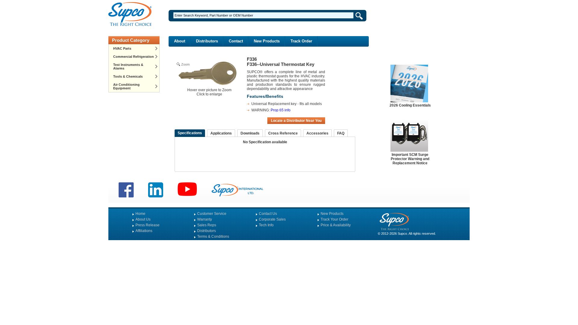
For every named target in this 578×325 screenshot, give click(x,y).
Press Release (147, 225)
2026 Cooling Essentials (410, 105)
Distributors (207, 41)
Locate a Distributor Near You (296, 121)
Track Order (301, 41)
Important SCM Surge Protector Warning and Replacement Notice (410, 159)
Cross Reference (283, 133)
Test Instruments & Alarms (128, 66)
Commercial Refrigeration (133, 56)
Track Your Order (334, 219)
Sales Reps (206, 225)
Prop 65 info (281, 110)
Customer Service (211, 214)
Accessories (317, 133)
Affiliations (143, 231)
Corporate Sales (272, 219)
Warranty (204, 219)
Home (140, 214)
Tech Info (266, 225)
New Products (267, 41)
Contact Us (268, 214)
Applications (221, 133)
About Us (143, 219)
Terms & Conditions (213, 236)
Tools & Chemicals (128, 76)
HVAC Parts (122, 48)
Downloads (250, 133)
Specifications (190, 133)
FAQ (340, 133)
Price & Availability (336, 225)
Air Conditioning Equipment (126, 86)
